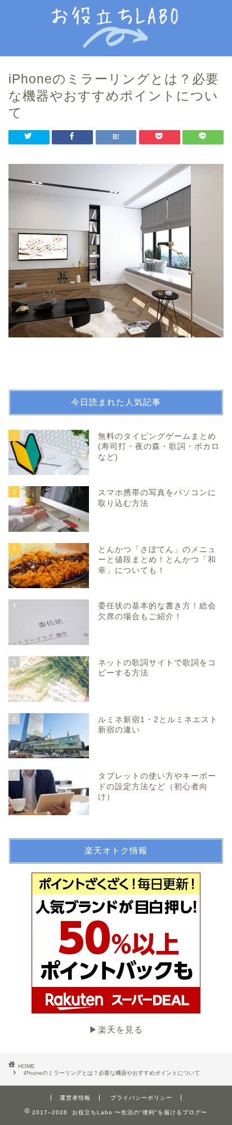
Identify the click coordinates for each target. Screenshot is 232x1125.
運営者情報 (75, 1098)
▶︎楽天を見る (116, 1029)
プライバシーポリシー (141, 1098)
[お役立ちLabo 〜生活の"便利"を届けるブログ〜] (116, 40)
